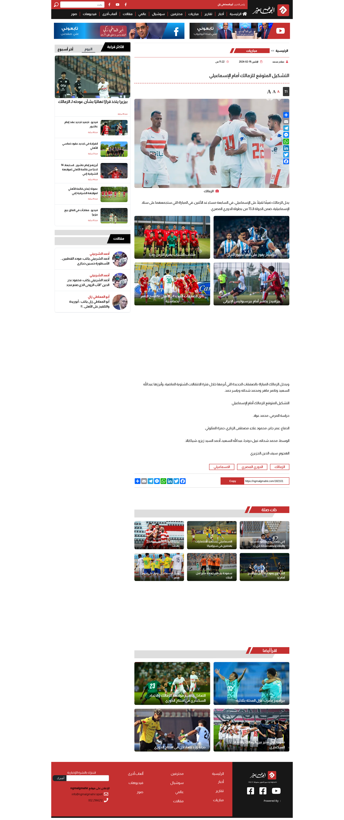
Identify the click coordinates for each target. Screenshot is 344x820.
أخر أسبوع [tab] (65, 49)
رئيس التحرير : (231, 4)
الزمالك (279, 467)
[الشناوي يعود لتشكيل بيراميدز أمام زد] (264, 567)
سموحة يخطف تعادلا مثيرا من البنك (214, 575)
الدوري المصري (252, 467)
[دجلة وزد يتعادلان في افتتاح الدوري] (172, 730)
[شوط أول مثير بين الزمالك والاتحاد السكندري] (251, 730)
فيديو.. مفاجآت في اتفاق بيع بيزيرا (81, 212)
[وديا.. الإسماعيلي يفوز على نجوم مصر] (159, 567)
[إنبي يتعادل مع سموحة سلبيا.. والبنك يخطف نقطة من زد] (264, 535)
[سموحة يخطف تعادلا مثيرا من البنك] (212, 567)
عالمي (142, 14)
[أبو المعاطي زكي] (120, 302)
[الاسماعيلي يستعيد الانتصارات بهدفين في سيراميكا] (212, 535)
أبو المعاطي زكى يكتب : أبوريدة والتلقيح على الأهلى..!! (89, 304)
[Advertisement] (25, 54)
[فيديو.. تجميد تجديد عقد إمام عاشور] (114, 127)
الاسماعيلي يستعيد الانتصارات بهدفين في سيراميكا (213, 543)
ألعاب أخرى (109, 14)
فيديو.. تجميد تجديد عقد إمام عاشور (81, 124)
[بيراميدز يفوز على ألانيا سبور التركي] (251, 237)
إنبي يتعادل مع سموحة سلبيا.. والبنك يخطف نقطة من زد (266, 543)
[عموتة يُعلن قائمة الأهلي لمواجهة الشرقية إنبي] (114, 194)
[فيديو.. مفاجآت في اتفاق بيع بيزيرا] (114, 215)
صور (74, 14)
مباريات (193, 14)
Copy (232, 481)
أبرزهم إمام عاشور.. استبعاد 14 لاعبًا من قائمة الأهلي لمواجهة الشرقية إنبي (79, 169)
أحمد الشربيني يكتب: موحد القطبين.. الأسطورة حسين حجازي (85, 261)
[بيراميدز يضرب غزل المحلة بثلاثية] (251, 683)
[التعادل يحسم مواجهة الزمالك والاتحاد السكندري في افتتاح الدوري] (172, 683)
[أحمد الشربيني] (120, 259)
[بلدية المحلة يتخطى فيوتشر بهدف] (159, 535)
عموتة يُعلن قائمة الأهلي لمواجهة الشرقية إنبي (83, 191)
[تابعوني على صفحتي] (119, 31)
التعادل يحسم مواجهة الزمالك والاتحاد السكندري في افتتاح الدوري (177, 697)
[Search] (57, 4)
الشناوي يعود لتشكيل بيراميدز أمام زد (266, 575)
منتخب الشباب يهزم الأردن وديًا (172, 254)
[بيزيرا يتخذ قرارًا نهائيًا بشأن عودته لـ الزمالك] (92, 77)
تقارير (208, 14)
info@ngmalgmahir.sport (87, 794)
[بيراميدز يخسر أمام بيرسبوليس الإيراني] (251, 284)
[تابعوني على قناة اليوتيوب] (239, 31)
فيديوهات (90, 14)
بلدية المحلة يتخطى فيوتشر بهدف (163, 543)
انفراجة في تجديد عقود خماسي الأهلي (80, 145)
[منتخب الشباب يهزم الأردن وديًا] (172, 237)
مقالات (128, 14)
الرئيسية (236, 14)
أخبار (221, 14)
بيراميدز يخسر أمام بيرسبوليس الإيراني (251, 301)
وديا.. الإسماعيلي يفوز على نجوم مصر (161, 575)
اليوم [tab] (88, 49)
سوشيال (158, 14)
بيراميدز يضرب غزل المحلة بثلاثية (260, 700)
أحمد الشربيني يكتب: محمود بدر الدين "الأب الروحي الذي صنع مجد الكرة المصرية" (87, 282)
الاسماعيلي (222, 467)
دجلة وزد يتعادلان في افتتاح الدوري (180, 747)
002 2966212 (95, 800)
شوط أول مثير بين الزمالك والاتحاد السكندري (259, 744)
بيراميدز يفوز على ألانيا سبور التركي (251, 254)
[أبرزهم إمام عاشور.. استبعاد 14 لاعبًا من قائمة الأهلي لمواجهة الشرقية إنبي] (114, 170)
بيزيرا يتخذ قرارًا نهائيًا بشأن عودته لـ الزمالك (93, 101)
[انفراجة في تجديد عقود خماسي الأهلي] (114, 149)
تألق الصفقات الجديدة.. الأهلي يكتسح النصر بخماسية (172, 298)
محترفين (177, 14)
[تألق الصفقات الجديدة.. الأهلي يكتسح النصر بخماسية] (172, 284)
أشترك (60, 778)
